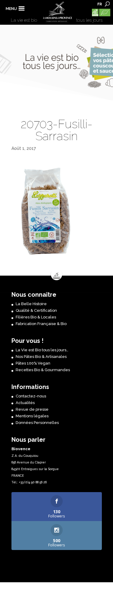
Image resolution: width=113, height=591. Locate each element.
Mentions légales (32, 416)
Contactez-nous (31, 396)
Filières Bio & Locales (36, 317)
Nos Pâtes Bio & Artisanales (41, 356)
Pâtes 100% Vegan (33, 363)
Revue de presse (32, 409)
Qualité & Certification (36, 310)
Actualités (25, 402)
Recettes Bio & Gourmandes (43, 370)
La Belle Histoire (31, 304)
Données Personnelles (37, 422)
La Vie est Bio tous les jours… (42, 350)
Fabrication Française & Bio (41, 323)
